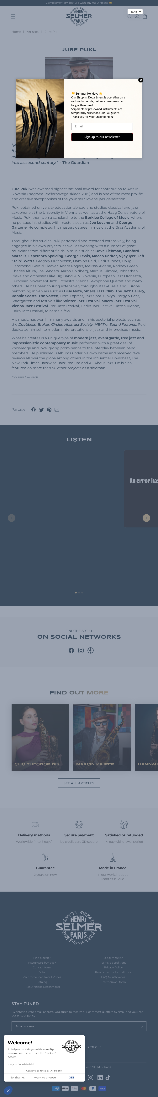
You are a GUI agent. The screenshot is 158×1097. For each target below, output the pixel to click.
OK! (71, 1077)
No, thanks (17, 1077)
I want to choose (44, 1077)
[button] (8, 1090)
